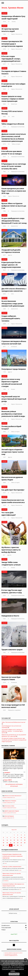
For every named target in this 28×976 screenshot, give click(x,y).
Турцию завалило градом (11, 649)
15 (14, 840)
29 (14, 845)
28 (10, 845)
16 (17, 840)
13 (7, 840)
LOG (13, 817)
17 (21, 840)
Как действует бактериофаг (12, 490)
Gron (5, 863)
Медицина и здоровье (14, 710)
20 (7, 842)
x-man (13, 797)
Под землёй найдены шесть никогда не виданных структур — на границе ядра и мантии (12, 731)
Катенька (14, 807)
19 (3, 842)
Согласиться (14, 974)
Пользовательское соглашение (10, 954)
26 (3, 845)
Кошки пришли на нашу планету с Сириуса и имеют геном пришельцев (12, 98)
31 (21, 845)
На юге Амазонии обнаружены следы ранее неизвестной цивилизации (12, 303)
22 (14, 842)
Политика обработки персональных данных (13, 952)
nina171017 (14, 934)
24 (21, 842)
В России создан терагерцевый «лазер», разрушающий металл (11, 58)
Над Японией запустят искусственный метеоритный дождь (13, 398)
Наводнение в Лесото (10, 616)
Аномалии (14, 346)
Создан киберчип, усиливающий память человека (10, 318)
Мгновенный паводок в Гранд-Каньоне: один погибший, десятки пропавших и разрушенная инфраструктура (14, 740)
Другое (10, 255)
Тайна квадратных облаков (12, 124)
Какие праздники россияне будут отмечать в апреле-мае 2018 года (13, 190)
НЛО (13, 116)
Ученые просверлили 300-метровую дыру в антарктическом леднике (12, 43)
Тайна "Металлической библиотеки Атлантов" (14, 722)
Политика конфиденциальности (10, 955)
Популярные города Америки (13, 369)
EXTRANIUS (6, 880)
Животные (14, 104)
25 (24, 842)
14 (8, 116)
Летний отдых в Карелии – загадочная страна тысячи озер (12, 451)
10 (8, 144)
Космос (14, 21)
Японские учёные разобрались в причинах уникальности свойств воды (13, 413)
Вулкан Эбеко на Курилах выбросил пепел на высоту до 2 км (13, 205)
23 (17, 842)
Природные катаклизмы (17, 126)
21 (8, 21)
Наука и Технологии (16, 34)
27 (7, 845)
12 (3, 840)
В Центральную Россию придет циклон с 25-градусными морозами (11, 264)
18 (24, 840)
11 (24, 837)
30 (17, 845)
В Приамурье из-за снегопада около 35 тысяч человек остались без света (13, 166)
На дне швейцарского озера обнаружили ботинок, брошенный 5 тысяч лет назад (14, 220)
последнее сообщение (6, 797)
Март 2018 (14, 829)
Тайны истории (16, 144)
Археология (14, 226)
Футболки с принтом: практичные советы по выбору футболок (10, 549)
